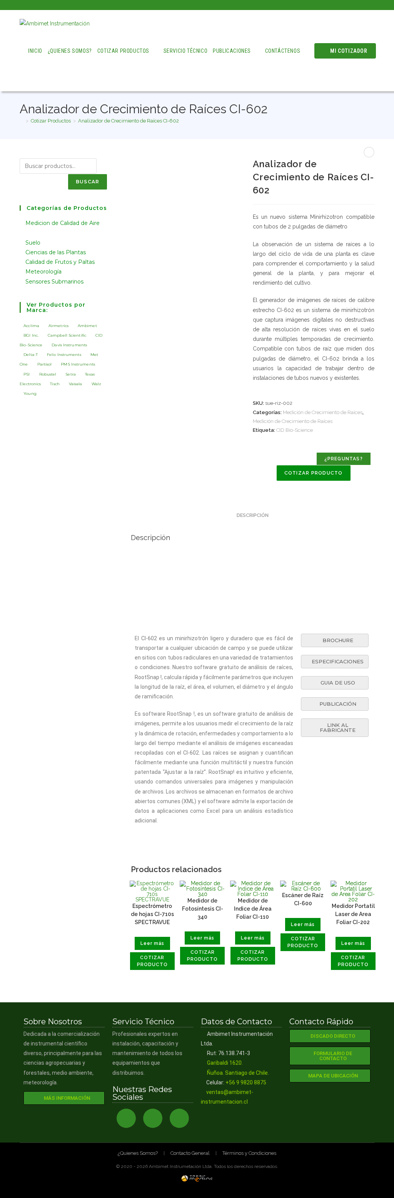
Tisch (55, 383)
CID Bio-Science (294, 430)
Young (30, 393)
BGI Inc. (30, 335)
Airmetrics (58, 325)
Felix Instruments (64, 354)
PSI (26, 374)
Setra (70, 374)
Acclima (31, 325)
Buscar (87, 182)
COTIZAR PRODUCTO (313, 473)
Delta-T (30, 354)
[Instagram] (152, 1118)
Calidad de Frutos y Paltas (60, 261)
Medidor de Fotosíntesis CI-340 (202, 909)
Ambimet (87, 325)
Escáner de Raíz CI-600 (303, 899)
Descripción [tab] (253, 515)
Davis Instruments (69, 344)
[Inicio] (21, 121)
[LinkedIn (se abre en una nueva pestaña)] (371, 5)
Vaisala (75, 383)
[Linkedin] (179, 1118)
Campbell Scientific (67, 335)
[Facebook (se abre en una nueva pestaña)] (354, 5)
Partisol (44, 364)
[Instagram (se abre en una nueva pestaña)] (363, 5)
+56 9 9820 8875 (245, 1082)
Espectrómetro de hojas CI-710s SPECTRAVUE (152, 914)
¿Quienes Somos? (138, 1153)
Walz (96, 383)
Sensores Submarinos (54, 281)
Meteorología (44, 271)
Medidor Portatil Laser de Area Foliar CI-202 (353, 914)
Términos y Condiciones (249, 1153)
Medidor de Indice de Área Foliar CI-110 (253, 909)
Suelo (33, 242)
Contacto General (190, 1153)
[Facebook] (126, 1118)
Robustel (48, 374)
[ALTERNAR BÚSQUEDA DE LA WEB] (30, 77)
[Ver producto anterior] (369, 152)
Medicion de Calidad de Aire (62, 223)
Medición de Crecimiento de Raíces (322, 412)
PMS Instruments (78, 364)
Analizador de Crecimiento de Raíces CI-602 (128, 121)
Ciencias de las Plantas (56, 252)
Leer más (152, 943)
